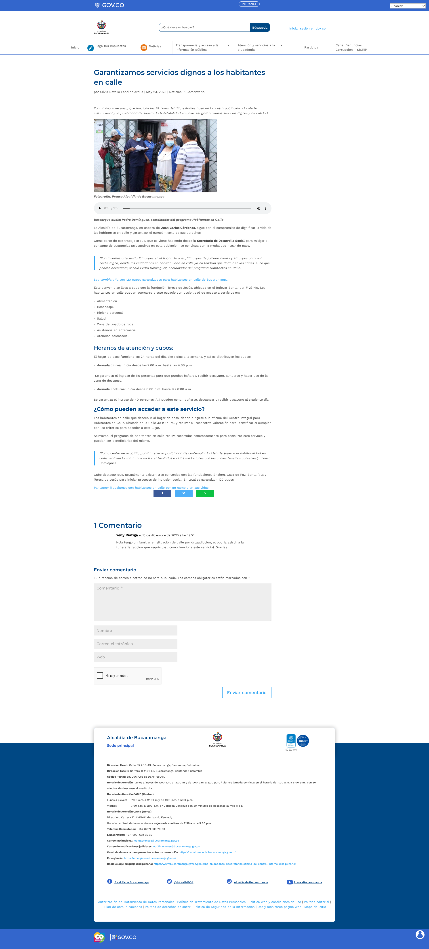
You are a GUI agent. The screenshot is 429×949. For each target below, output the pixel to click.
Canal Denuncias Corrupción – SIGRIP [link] (351, 47)
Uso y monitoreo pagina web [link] (279, 907)
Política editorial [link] (316, 902)
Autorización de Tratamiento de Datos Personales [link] (136, 902)
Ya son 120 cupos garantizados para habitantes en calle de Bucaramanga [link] (160, 279)
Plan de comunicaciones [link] (123, 907)
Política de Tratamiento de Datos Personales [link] (211, 902)
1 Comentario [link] (194, 92)
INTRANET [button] (249, 4)
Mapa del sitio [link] (315, 907)
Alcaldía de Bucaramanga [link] (131, 882)
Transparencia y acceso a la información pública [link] (197, 47)
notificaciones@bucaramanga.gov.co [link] (176, 846)
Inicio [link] (75, 47)
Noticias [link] (175, 92)
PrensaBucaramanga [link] (308, 882)
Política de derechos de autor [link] (168, 907)
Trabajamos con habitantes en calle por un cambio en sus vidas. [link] (151, 487)
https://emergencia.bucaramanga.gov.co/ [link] (150, 858)
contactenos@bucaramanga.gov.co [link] (156, 840)
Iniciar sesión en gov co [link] (307, 28)
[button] (246, 692)
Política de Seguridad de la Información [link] (224, 907)
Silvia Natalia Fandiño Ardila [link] (121, 92)
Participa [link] (311, 47)
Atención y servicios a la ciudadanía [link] (256, 47)
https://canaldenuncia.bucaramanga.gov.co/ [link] (207, 852)
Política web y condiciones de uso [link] (274, 902)
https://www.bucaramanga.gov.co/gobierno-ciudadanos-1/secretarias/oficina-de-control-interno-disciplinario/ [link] (225, 863)
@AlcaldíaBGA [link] (183, 882)
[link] (109, 8)
